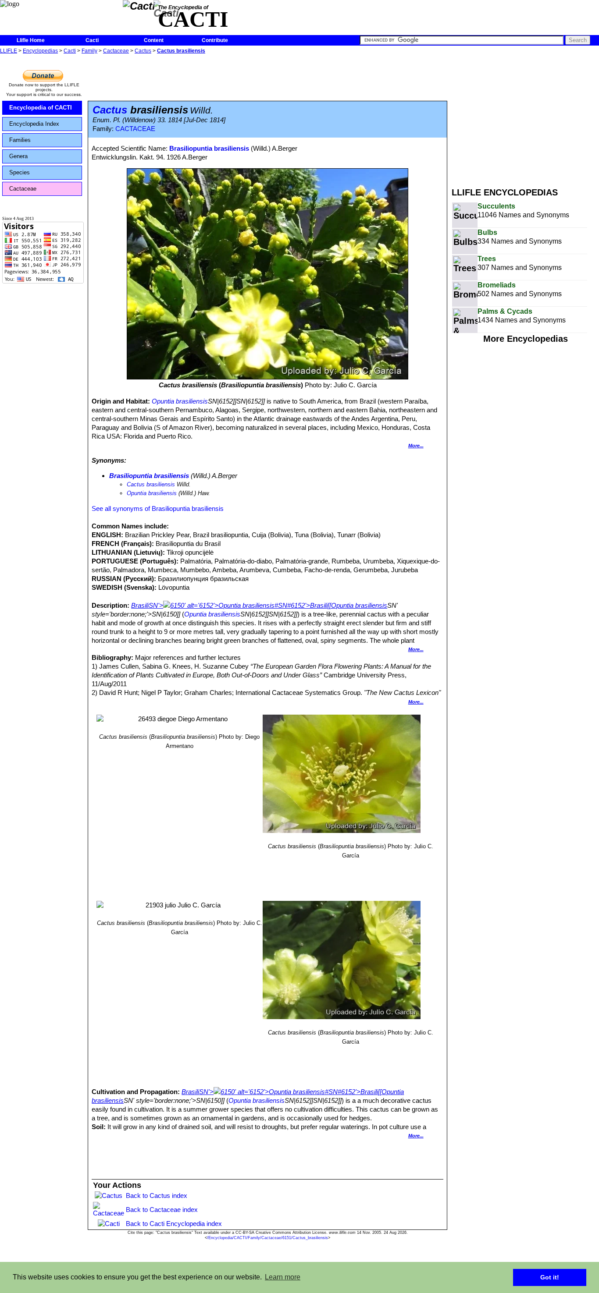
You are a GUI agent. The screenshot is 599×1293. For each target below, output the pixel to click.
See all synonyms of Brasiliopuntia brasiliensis (158, 508)
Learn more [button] (282, 1277)
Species (19, 172)
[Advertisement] (525, 117)
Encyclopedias (40, 51)
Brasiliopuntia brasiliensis (209, 148)
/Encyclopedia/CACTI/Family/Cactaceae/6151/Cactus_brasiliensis (267, 1238)
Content (154, 40)
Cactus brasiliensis (181, 51)
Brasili (140, 605)
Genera (18, 156)
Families (20, 140)
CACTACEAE (135, 128)
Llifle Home (31, 40)
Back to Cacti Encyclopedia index (174, 1223)
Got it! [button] (549, 1277)
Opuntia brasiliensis (180, 401)
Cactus (143, 51)
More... (416, 445)
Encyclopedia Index (34, 123)
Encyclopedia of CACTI (40, 107)
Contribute (215, 40)
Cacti (92, 40)
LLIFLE (8, 51)
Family (89, 51)
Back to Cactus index (156, 1195)
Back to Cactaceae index (162, 1209)
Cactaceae (116, 51)
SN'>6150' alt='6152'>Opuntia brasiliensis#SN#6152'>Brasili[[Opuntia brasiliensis (268, 605)
